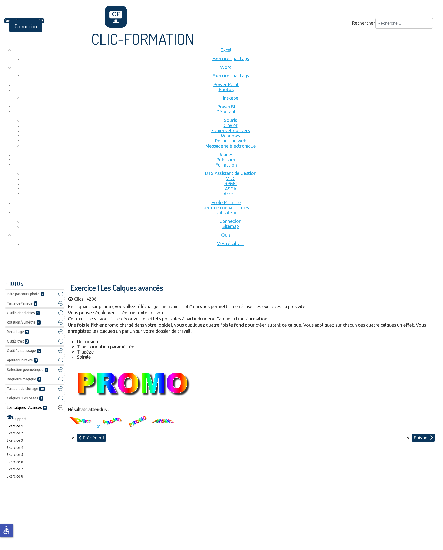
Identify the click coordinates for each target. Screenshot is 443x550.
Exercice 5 (15, 455)
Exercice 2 (15, 433)
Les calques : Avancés (26, 408)
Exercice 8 (15, 476)
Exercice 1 (15, 426)
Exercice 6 (15, 462)
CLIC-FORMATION (142, 38)
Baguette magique (23, 379)
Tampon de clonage (25, 389)
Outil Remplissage (23, 351)
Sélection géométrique (27, 370)
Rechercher (363, 22)
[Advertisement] (97, 265)
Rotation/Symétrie (23, 322)
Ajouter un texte (22, 360)
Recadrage (17, 332)
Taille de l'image (21, 303)
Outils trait (17, 341)
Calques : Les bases (24, 398)
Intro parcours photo (25, 294)
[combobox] (404, 23)
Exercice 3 (15, 440)
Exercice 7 (15, 469)
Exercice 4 (15, 447)
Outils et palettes (23, 313)
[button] (61, 294)
